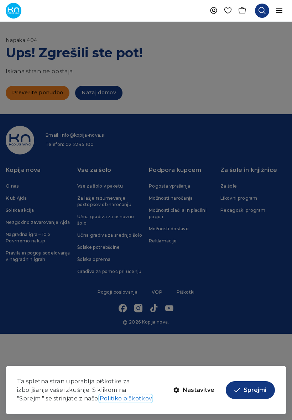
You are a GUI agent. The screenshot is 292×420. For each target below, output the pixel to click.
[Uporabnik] (214, 11)
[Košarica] (242, 11)
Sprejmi (255, 390)
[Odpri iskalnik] (262, 11)
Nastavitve (198, 390)
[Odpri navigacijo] (279, 11)
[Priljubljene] (228, 11)
